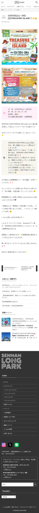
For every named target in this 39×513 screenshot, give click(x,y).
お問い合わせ (8, 433)
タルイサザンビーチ (10, 421)
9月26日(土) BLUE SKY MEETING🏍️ (24, 333)
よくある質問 (8, 429)
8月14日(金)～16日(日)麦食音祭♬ (13, 305)
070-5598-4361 (12, 475)
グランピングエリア (9, 400)
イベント (6, 408)
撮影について (8, 425)
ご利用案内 (7, 412)
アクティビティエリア (10, 390)
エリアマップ (8, 386)
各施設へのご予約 (9, 417)
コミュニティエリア (9, 393)
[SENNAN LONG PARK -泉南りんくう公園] (19, 2)
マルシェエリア (8, 397)
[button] (36, 2)
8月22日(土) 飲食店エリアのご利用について (16, 291)
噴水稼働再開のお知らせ (10, 301)
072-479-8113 (11, 467)
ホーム (6, 382)
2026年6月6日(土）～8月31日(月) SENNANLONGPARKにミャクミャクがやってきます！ (24, 321)
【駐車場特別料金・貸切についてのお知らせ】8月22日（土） (19, 296)
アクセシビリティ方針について (28, 507)
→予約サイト (7, 469)
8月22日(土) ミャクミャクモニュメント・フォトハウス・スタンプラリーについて (19, 286)
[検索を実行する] (35, 484)
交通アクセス (8, 404)
